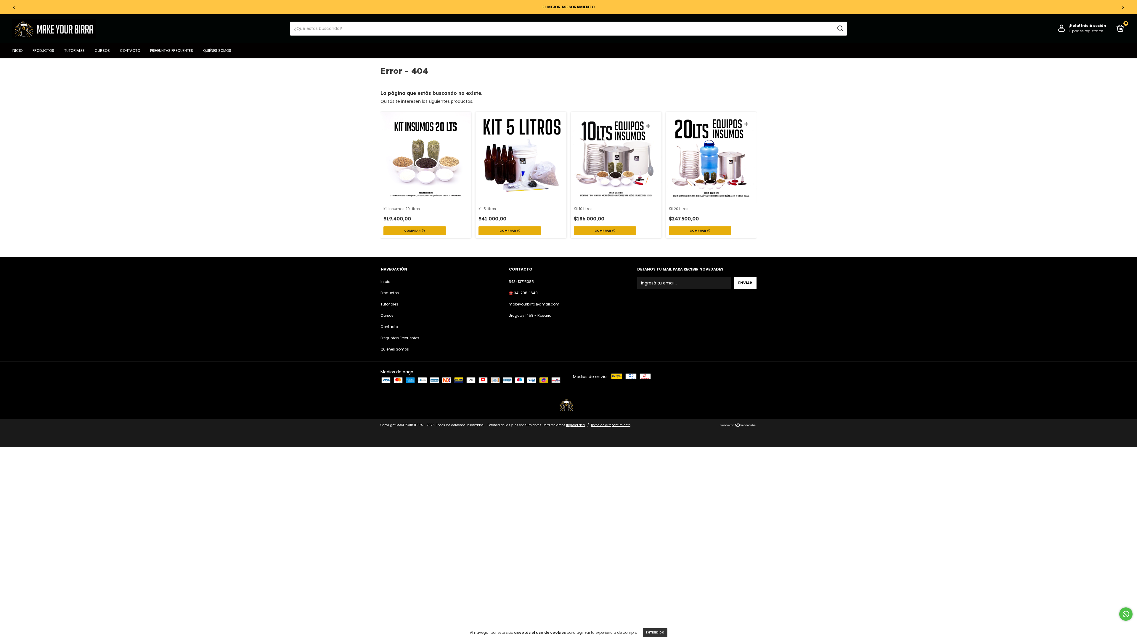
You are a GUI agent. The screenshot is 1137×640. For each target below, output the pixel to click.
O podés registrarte (1086, 30)
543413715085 (521, 281)
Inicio (17, 50)
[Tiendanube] (738, 426)
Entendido (655, 632)
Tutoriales (74, 50)
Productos (43, 50)
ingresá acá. (575, 425)
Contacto (130, 50)
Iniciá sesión (1093, 25)
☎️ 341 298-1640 (523, 292)
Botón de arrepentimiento (610, 425)
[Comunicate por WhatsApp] (1126, 614)
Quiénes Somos (217, 50)
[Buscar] (840, 28)
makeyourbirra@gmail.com (534, 304)
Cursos (102, 50)
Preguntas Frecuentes (171, 50)
